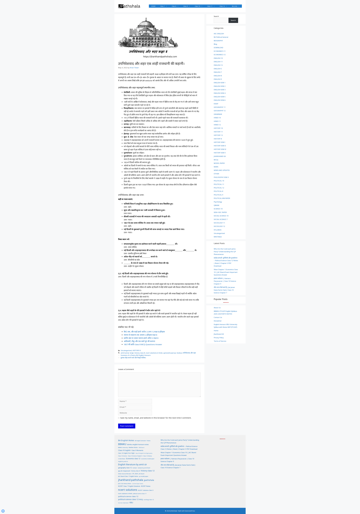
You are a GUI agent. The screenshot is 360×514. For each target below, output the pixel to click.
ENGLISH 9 (218, 79)
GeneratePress (190, 511)
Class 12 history (147, 456)
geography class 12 (125, 468)
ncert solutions (127, 490)
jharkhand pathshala (130, 480)
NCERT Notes (145, 486)
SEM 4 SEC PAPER (220, 212)
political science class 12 (128, 496)
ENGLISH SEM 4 (219, 93)
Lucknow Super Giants (137, 483)
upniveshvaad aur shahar (172, 353)
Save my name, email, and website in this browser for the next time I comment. (155, 418)
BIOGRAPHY (218, 41)
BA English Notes (126, 440)
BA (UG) (234, 6)
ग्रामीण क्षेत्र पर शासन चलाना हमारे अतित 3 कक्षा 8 (141, 338)
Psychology (218, 202)
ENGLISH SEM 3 (219, 90)
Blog (215, 44)
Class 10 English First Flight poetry (143, 453)
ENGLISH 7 (218, 72)
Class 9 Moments (137, 450)
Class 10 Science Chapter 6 (135, 456)
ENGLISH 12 (218, 65)
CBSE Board (141, 447)
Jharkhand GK (219, 334)
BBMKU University (123, 447)
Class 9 (185, 6)
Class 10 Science (122, 456)
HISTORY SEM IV (220, 149)
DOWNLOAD (218, 47)
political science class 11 (139, 493)
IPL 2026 (135, 474)
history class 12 (147, 470)
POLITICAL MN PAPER (222, 198)
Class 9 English (124, 450)
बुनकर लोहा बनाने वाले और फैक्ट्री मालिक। (133, 358)
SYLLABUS (217, 230)
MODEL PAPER (219, 163)
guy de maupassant (124, 471)
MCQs (216, 160)
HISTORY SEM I (219, 142)
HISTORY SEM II (220, 146)
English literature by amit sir (132, 464)
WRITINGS (218, 237)
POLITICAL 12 (219, 188)
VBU (131, 502)
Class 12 (222, 6)
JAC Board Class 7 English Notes (128, 476)
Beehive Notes (133, 447)
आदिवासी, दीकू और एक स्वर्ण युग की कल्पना (139, 341)
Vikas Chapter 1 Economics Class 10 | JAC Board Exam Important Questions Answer (226, 272)
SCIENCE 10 (218, 209)
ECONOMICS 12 (220, 55)
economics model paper (147, 459)
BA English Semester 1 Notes (142, 440)
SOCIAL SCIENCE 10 (221, 216)
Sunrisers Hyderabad (123, 503)
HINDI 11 (217, 121)
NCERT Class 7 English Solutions (129, 486)
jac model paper (143, 476)
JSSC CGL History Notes (124, 483)
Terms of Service (220, 341)
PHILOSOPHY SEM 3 (221, 177)
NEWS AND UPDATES (222, 170)
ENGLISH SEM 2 (219, 86)
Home (216, 330)
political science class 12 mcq (130, 499)
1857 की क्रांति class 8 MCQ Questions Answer (143, 344)
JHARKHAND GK (220, 156)
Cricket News (121, 459)
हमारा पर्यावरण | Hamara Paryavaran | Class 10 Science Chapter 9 (225, 281)
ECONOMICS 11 (220, 51)
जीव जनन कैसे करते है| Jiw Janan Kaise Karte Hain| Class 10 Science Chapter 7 (224, 290)
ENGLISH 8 (218, 76)
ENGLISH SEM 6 (219, 100)
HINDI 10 (217, 118)
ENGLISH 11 (218, 62)
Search (216, 16)
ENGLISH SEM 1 (219, 83)
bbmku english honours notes (138, 444)
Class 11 (210, 6)
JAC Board (141, 474)
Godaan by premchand (144, 468)
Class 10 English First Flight (126, 453)
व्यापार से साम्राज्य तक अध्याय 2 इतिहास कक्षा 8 (140, 335)
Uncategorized (126, 350)
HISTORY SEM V (220, 153)
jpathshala (149, 480)
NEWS (216, 167)
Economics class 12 (133, 458)
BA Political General (221, 37)
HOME (153, 6)
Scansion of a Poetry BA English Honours (136, 355)
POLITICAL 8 (218, 191)
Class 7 (162, 6)
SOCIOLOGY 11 (219, 223)
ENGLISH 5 (218, 69)
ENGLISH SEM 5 (219, 97)
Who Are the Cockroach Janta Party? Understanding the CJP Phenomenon (225, 251)
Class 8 (174, 6)
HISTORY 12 (218, 135)
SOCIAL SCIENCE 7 (221, 219)
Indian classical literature (125, 474)
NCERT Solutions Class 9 (145, 490)
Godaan (135, 468)
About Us (217, 308)
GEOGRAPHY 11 (220, 107)
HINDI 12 (217, 125)
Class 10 (197, 6)
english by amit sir (123, 461)
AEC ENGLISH (219, 34)
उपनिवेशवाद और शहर (189, 353)
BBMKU (122, 444)
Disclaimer (218, 321)
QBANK (216, 205)
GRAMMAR (218, 114)
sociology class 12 (149, 499)
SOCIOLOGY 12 (219, 226)
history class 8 (140, 353)
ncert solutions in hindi (154, 353)
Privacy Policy (219, 338)
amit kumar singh (127, 353)
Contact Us (218, 317)
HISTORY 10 (218, 128)
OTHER (216, 174)
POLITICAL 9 (218, 195)
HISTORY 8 (136, 350)
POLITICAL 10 (219, 181)
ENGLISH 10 (218, 58)
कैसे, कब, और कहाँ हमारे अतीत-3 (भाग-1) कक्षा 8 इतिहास (144, 331)
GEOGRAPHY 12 (220, 111)
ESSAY (216, 104)
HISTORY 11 (218, 132)
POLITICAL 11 (219, 184)
